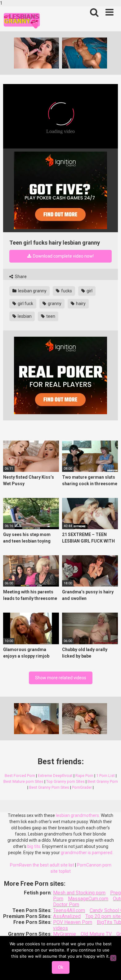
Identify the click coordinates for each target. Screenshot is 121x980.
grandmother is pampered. (87, 852)
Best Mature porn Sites (23, 781)
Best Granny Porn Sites (49, 787)
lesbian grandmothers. (78, 815)
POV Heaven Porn (72, 922)
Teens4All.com (69, 910)
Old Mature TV (96, 934)
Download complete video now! (63, 256)
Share (20, 276)
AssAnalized (67, 916)
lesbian (24, 316)
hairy (80, 303)
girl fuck (25, 303)
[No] (113, 958)
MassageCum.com (88, 899)
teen (50, 316)
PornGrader (82, 787)
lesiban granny (32, 290)
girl (89, 290)
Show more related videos (60, 677)
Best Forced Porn (20, 775)
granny (54, 303)
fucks (66, 290)
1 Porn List (105, 775)
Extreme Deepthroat (55, 775)
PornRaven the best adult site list (42, 864)
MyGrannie (64, 934)
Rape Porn (84, 775)
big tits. (34, 846)
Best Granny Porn (102, 781)
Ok (60, 967)
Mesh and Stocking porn (79, 893)
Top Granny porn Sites (65, 781)
